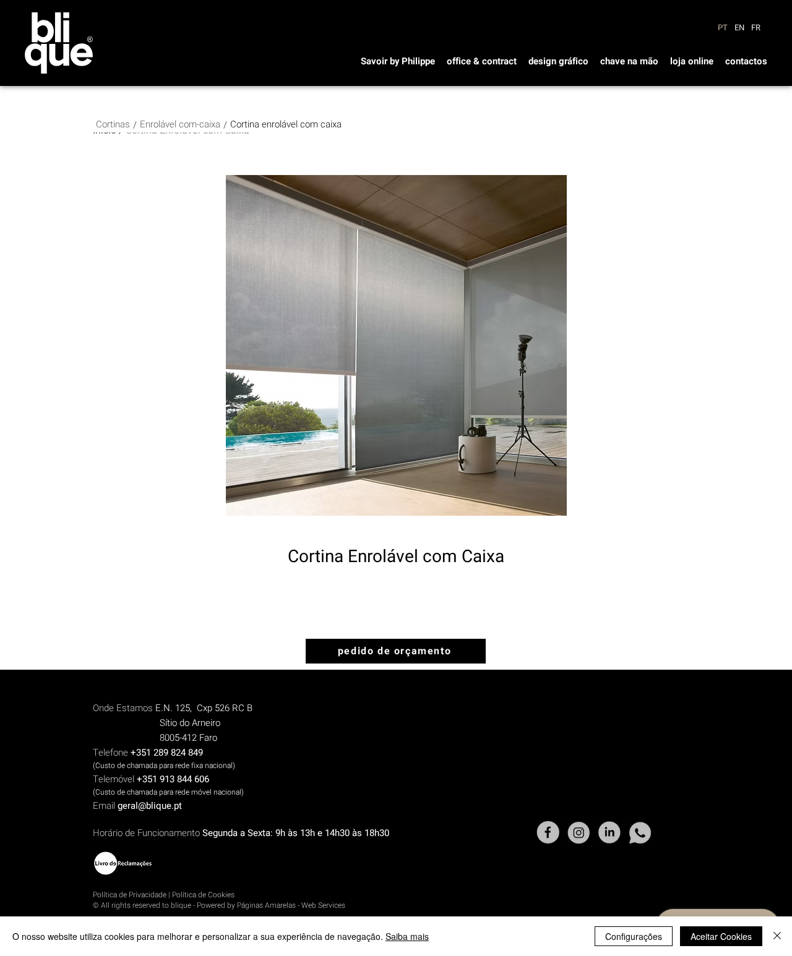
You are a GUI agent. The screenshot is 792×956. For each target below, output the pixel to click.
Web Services (323, 905)
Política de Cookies (203, 894)
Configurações (633, 936)
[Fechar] (777, 936)
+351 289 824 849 (167, 752)
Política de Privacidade (129, 894)
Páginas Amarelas (266, 905)
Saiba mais (407, 936)
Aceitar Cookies (721, 936)
